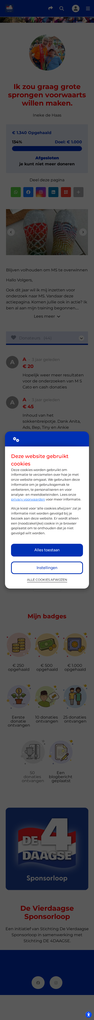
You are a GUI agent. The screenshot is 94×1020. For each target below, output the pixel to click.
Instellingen (47, 567)
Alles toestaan (47, 550)
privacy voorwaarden (28, 499)
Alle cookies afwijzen (47, 580)
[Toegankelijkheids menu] (88, 1014)
